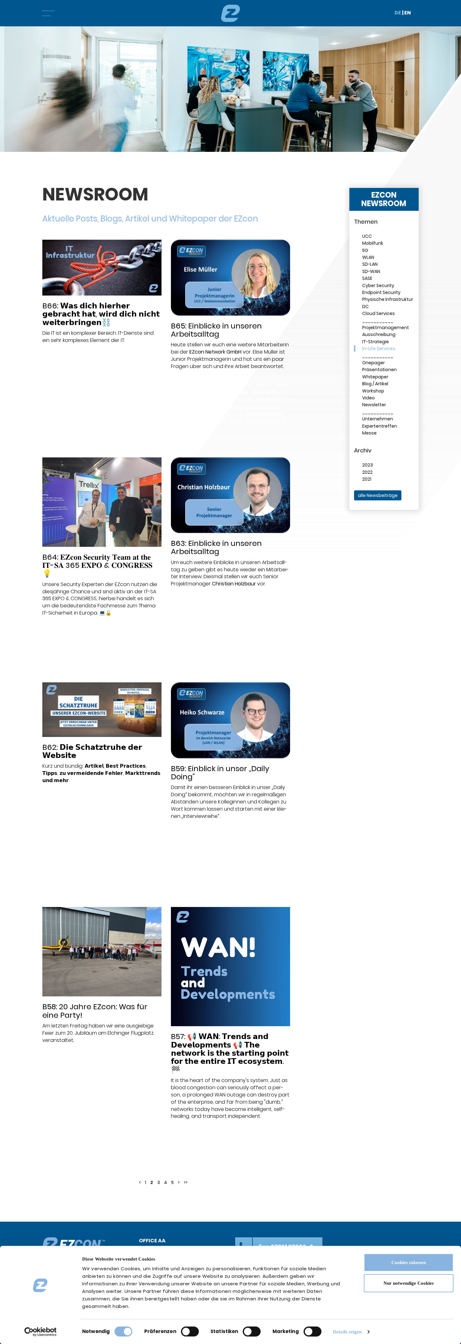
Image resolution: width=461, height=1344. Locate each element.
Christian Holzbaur (234, 583)
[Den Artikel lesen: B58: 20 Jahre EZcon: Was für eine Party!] (102, 951)
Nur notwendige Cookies (409, 1283)
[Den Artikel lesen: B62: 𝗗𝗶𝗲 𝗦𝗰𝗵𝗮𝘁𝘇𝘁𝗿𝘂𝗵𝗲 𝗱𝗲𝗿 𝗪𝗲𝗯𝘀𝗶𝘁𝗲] (102, 709)
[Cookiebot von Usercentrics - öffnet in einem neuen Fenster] (40, 1331)
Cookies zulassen (408, 1262)
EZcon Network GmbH (215, 351)
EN (407, 12)
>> (186, 1182)
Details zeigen (347, 1331)
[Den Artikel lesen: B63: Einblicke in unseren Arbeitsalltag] (230, 495)
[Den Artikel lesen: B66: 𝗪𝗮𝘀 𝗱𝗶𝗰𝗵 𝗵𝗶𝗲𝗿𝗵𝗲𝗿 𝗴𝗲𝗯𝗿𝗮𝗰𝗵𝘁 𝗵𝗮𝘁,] (102, 267)
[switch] (190, 1331)
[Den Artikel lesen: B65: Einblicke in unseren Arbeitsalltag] (230, 277)
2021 (366, 479)
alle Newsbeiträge (378, 495)
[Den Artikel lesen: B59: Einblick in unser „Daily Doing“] (230, 720)
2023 (367, 465)
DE (398, 12)
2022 (367, 472)
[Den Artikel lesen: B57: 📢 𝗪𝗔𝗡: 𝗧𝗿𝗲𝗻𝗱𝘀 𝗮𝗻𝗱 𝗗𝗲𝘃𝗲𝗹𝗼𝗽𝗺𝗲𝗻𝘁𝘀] (230, 966)
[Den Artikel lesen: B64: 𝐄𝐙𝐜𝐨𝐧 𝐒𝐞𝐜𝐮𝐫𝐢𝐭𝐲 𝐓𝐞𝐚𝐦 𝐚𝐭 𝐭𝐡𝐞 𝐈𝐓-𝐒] (102, 502)
